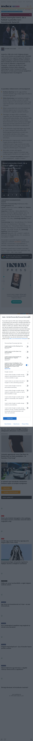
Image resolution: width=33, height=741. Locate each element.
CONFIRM (10, 418)
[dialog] (16, 370)
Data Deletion (8, 424)
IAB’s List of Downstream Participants (18, 338)
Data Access (16, 424)
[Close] (30, 317)
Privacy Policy (25, 424)
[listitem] (16, 343)
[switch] (27, 346)
